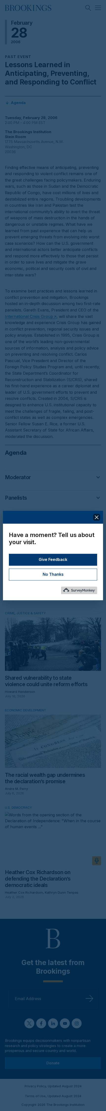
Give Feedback (53, 559)
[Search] (88, 8)
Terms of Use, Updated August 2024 (53, 1096)
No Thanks (53, 574)
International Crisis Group (29, 316)
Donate (53, 1063)
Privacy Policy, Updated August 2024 (53, 1086)
